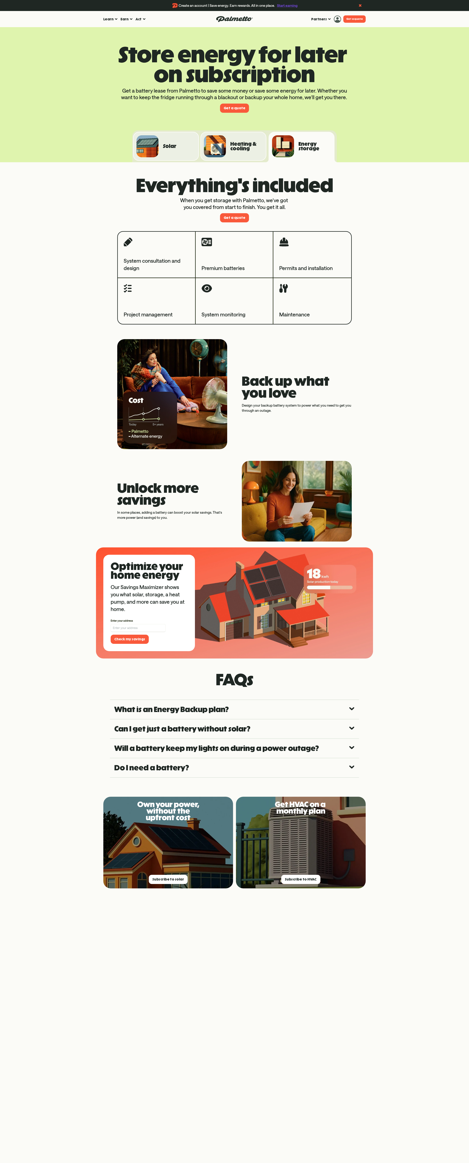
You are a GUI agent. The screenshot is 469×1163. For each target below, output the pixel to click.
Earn (125, 19)
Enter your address (122, 620)
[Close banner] (360, 5)
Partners (319, 19)
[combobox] (138, 625)
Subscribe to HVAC (301, 879)
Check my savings (129, 639)
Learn (108, 19)
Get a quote (354, 19)
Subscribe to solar (168, 879)
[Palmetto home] (234, 19)
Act (138, 19)
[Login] (337, 19)
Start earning (287, 5)
